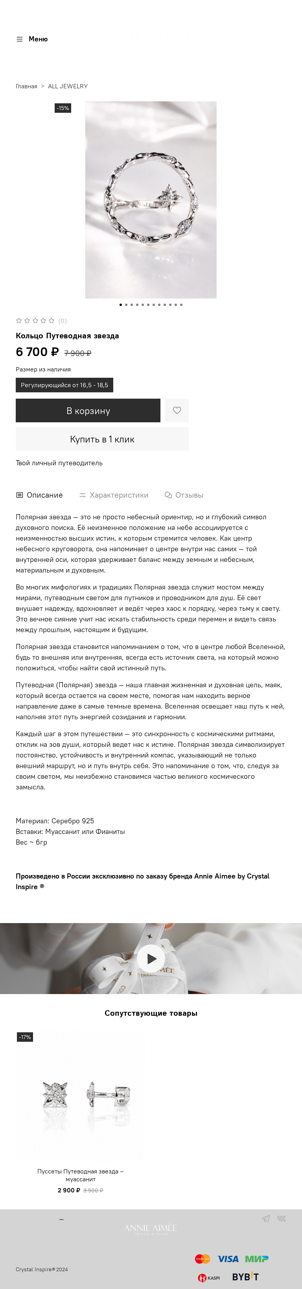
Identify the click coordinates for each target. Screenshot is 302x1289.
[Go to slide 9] (165, 305)
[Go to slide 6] (148, 305)
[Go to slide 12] (181, 305)
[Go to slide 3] (132, 305)
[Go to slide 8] (159, 305)
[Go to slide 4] (137, 305)
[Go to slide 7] (154, 305)
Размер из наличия (43, 369)
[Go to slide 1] (121, 305)
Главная (26, 86)
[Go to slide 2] (126, 305)
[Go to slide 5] (143, 305)
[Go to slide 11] (176, 305)
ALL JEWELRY (68, 86)
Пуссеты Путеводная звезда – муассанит (80, 1175)
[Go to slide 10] (170, 305)
